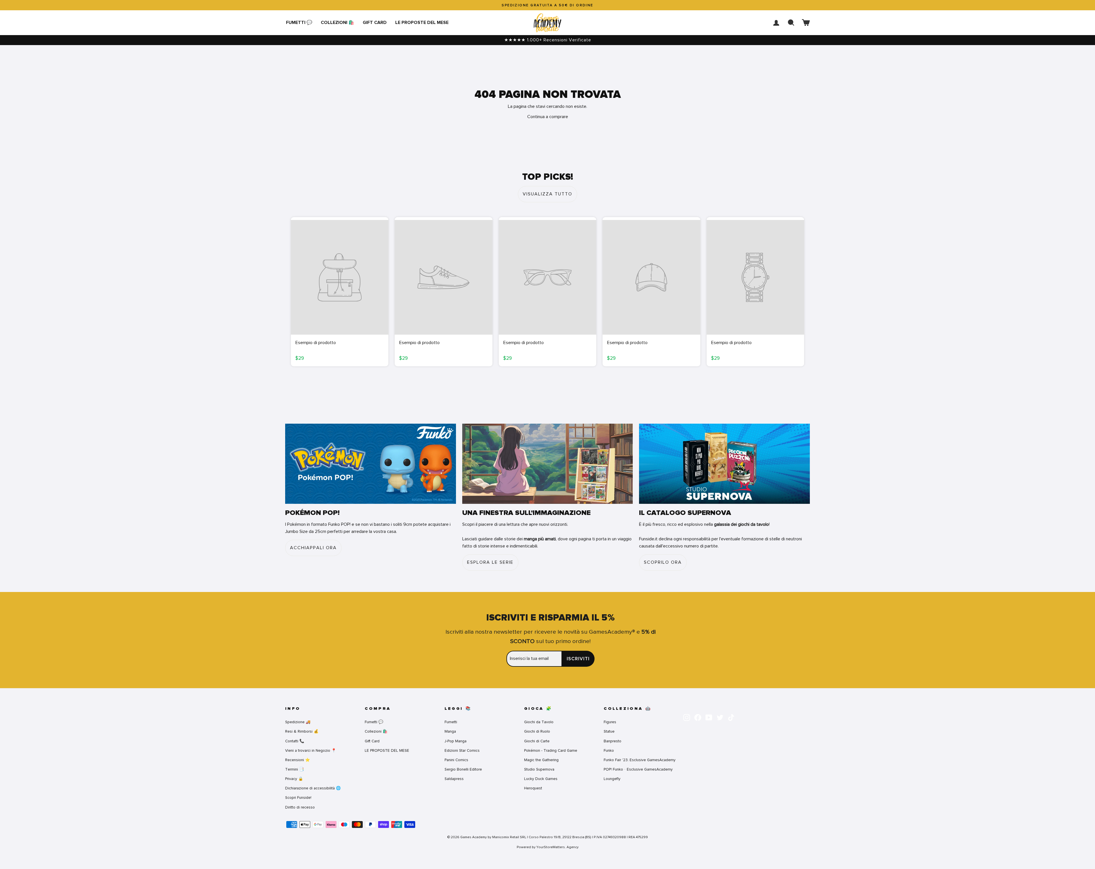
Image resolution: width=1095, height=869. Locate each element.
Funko (609, 750)
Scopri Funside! (298, 797)
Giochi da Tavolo (538, 722)
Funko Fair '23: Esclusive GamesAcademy (640, 760)
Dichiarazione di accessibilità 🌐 (313, 788)
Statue (609, 731)
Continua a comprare (547, 116)
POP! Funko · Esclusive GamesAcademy (638, 769)
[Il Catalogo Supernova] (724, 464)
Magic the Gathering (541, 760)
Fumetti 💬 (299, 22)
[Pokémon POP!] (370, 464)
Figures (610, 722)
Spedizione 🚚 (298, 722)
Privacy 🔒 (294, 779)
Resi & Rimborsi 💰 (302, 731)
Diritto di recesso (300, 807)
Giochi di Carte (536, 741)
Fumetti (451, 722)
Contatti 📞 (294, 741)
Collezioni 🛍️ (337, 22)
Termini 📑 (294, 769)
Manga (450, 731)
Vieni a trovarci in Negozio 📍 (310, 750)
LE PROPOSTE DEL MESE (422, 22)
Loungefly (612, 779)
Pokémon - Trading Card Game (550, 750)
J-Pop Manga (456, 741)
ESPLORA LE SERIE (490, 562)
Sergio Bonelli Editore (463, 769)
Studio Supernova (539, 769)
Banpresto (612, 741)
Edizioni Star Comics (462, 750)
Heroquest (533, 788)
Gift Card (375, 22)
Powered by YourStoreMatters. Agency (548, 847)
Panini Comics (456, 760)
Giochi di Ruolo (537, 731)
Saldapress (454, 779)
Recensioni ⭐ (297, 760)
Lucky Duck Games (540, 779)
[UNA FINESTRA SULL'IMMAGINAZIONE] (547, 464)
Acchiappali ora (313, 547)
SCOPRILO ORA (663, 562)
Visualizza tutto (547, 194)
